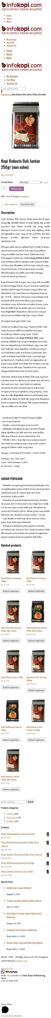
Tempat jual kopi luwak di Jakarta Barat (24, 900)
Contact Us (11, 45)
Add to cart (16, 189)
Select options (11, 591)
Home (9, 15)
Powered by (11, 1015)
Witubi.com (21, 960)
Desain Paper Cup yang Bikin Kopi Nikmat (25, 942)
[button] (25, 1008)
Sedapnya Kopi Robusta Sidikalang (22, 929)
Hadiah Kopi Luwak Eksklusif (19, 887)
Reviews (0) (27, 204)
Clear (46, 182)
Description (11, 204)
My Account (11, 39)
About (9, 18)
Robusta (9, 94)
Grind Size (7, 182)
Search (30, 801)
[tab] (11, 204)
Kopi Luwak (12, 817)
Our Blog (10, 42)
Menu (9, 21)
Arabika (10, 814)
